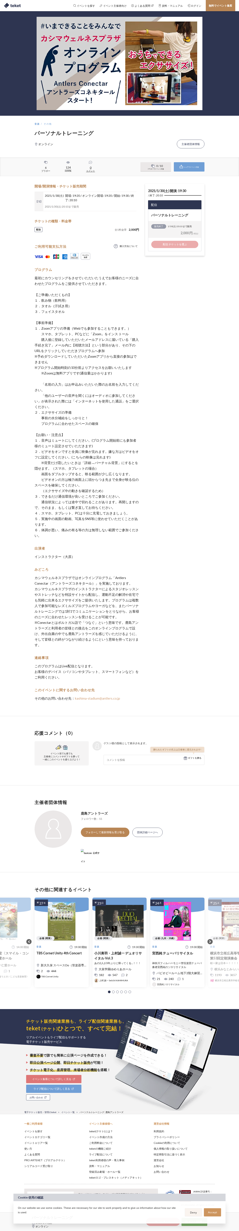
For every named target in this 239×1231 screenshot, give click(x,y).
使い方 (28, 1148)
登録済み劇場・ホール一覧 (104, 1171)
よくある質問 (32, 1154)
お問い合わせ (161, 1171)
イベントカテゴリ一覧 (37, 1137)
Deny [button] (193, 1212)
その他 (48, 123)
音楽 (37, 123)
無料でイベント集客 (220, 5)
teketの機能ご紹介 (100, 1148)
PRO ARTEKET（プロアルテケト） (45, 1160)
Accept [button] (212, 1212)
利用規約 (159, 1131)
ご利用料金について (101, 1142)
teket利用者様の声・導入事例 (106, 1160)
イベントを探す (33, 1131)
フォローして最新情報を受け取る (105, 832)
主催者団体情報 (190, 144)
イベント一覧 (68, 1112)
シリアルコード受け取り (38, 1166)
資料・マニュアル (99, 1166)
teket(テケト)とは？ (101, 1131)
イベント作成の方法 (101, 1137)
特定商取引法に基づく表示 (169, 1154)
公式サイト (90, 854)
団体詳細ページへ (147, 832)
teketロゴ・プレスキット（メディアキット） (116, 1177)
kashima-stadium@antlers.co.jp (97, 698)
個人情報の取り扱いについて (171, 1148)
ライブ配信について (101, 1154)
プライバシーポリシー (167, 1137)
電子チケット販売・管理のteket (40, 1112)
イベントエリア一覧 (36, 1142)
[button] (109, 992)
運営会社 (159, 1160)
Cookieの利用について (167, 1142)
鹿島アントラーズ (94, 813)
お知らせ (159, 1166)
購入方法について (129, 246)
